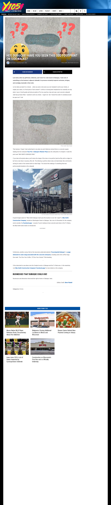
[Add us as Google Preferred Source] (76, 11)
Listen (40, 11)
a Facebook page (27, 223)
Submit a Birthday (68, 14)
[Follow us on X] (85, 11)
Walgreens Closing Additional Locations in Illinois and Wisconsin (41, 332)
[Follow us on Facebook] (81, 11)
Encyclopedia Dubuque (58, 252)
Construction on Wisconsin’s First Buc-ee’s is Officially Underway (41, 359)
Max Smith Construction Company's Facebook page (30, 268)
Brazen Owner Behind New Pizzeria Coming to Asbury (66, 331)
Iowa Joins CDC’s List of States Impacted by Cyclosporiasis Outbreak (15, 359)
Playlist (47, 11)
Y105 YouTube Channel (56, 14)
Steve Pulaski (13, 62)
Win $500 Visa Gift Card (14, 14)
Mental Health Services (28, 14)
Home (28, 11)
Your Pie (29, 152)
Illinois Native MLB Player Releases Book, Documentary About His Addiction (16, 332)
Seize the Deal (79, 14)
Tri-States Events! (90, 14)
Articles (21, 289)
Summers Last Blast (42, 14)
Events (54, 11)
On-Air (34, 11)
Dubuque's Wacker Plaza (41, 152)
